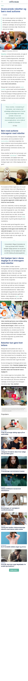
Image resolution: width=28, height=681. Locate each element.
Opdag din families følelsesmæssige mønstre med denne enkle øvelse (13, 528)
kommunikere (5, 141)
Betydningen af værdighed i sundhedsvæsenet (10, 509)
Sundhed (3, 562)
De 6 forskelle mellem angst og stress (13, 547)
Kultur (2, 5)
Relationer (4, 431)
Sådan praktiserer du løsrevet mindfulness (11, 489)
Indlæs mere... (14, 570)
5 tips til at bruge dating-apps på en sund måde (13, 433)
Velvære (3, 487)
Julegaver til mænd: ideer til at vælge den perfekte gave (13, 452)
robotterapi (13, 155)
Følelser (3, 526)
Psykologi (3, 469)
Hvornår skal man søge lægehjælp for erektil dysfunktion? (13, 565)
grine (17, 296)
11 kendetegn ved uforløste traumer (13, 471)
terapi (23, 216)
